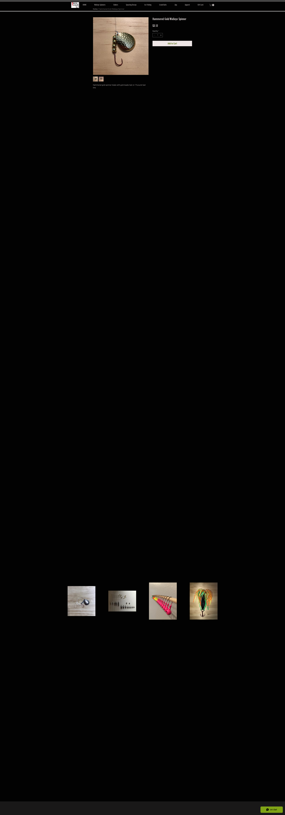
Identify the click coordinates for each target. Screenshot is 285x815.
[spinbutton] (158, 35)
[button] (212, 5)
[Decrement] (154, 35)
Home (95, 9)
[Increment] (161, 35)
